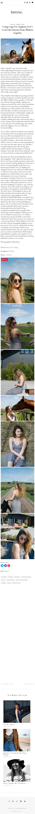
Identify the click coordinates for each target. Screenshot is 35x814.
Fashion (12, 24)
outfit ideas (10, 580)
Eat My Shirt (9, 724)
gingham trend (26, 577)
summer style (16, 583)
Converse (8, 255)
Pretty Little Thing (11, 247)
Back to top (17, 811)
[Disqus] (17, 610)
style (9, 583)
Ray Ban (11, 251)
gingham (17, 577)
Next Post (29, 684)
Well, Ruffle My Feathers (14, 783)
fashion (11, 577)
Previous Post (7, 684)
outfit (3, 580)
